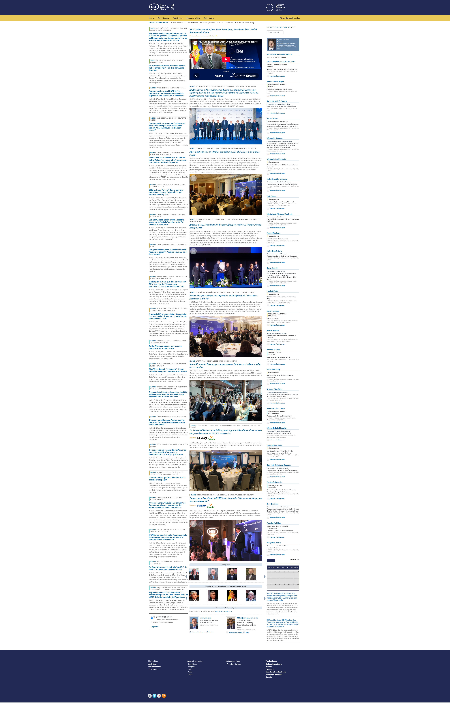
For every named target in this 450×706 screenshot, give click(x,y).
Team (190, 674)
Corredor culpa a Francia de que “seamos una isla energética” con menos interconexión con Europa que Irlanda (167, 452)
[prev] (269, 560)
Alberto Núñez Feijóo (275, 81)
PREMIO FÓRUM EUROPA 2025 (281, 61)
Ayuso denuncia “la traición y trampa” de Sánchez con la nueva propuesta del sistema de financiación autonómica (167, 505)
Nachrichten (163, 18)
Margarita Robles (274, 542)
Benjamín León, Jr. (274, 482)
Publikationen (193, 23)
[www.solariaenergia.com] (210, 505)
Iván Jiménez (205, 617)
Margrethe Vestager (275, 138)
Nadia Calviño (272, 291)
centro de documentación (223, 611)
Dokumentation (193, 18)
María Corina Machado (276, 159)
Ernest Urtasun (273, 310)
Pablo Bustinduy (273, 369)
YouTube (159, 696)
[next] (273, 560)
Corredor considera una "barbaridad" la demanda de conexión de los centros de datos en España (167, 422)
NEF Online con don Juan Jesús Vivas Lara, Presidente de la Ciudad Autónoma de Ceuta (223, 31)
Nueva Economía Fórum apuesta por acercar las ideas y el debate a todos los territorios (225, 365)
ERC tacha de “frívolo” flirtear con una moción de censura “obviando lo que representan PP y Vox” (166, 192)
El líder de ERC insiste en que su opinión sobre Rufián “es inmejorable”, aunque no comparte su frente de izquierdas (167, 160)
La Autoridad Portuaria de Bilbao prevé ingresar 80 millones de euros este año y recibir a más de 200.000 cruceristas (225, 432)
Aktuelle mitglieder (234, 664)
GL (278, 27)
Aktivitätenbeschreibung (244, 23)
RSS (164, 696)
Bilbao (152, 28)
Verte (190, 672)
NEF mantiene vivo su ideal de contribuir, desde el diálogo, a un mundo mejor (224, 153)
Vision (190, 669)
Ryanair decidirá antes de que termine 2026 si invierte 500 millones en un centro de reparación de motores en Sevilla (168, 394)
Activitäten (177, 18)
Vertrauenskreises (178, 23)
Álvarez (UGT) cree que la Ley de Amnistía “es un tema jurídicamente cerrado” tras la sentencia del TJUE (167, 316)
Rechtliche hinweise (274, 674)
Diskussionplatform (207, 23)
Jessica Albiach (273, 330)
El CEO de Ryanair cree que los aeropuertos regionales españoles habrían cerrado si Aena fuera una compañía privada (282, 597)
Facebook (150, 696)
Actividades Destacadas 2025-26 (279, 54)
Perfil (210, 632)
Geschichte (192, 664)
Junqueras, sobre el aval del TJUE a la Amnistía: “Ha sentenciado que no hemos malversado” (225, 499)
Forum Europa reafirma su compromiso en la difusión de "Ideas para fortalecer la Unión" (223, 297)
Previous (186, 576)
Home (151, 18)
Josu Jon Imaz (272, 503)
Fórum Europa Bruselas (290, 18)
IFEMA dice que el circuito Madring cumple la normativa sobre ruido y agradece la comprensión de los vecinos (168, 537)
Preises (220, 23)
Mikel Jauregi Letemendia (247, 617)
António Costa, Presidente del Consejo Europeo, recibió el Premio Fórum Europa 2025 (225, 226)
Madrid (153, 88)
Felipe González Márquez (277, 178)
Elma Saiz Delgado (274, 445)
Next (265, 576)
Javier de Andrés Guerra (277, 101)
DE (281, 27)
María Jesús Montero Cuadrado (279, 214)
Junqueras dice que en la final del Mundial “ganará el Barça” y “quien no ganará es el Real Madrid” (168, 252)
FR (289, 27)
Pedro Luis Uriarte (274, 250)
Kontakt (269, 677)
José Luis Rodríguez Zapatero (279, 465)
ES (268, 27)
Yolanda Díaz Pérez (274, 389)
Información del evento (198, 632)
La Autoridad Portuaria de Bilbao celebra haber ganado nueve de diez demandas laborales (167, 68)
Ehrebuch (229, 23)
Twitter (154, 696)
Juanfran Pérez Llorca (276, 408)
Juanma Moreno (273, 349)
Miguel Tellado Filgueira (276, 428)
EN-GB (285, 27)
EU (275, 27)
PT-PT (293, 27)
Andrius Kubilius (274, 523)
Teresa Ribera (272, 118)
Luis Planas (271, 196)
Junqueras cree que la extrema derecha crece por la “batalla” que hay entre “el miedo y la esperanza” (166, 222)
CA (271, 27)
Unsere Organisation (158, 23)
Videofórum (209, 18)
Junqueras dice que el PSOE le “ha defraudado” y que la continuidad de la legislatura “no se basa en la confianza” (166, 93)
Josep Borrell (272, 268)
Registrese (155, 627)
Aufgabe (191, 666)
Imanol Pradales (273, 233)
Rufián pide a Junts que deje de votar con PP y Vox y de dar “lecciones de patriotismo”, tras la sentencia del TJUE (167, 284)
